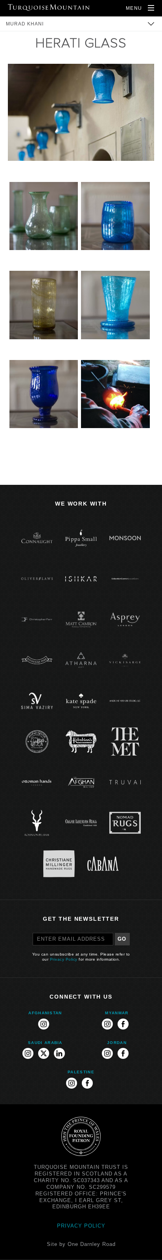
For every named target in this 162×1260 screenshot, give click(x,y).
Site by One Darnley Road (81, 1244)
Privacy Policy (63, 959)
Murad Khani (25, 24)
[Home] (49, 7)
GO (122, 939)
